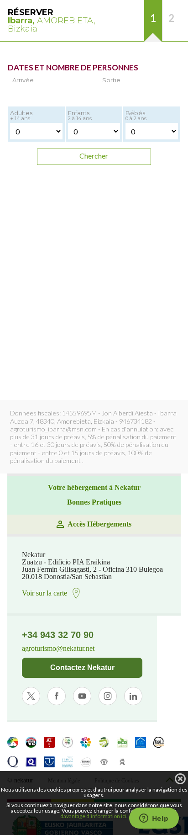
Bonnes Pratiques (94, 502)
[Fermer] (180, 778)
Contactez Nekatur (82, 667)
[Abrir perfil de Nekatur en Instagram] (108, 696)
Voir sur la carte (44, 593)
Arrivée (23, 80)
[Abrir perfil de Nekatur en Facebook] (56, 696)
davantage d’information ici (93, 816)
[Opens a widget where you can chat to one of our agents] (154, 819)
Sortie (111, 80)
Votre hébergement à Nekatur (94, 487)
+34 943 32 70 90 (58, 634)
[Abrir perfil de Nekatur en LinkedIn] (133, 696)
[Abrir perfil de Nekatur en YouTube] (82, 696)
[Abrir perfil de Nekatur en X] (31, 696)
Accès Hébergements (99, 524)
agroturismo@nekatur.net (58, 648)
